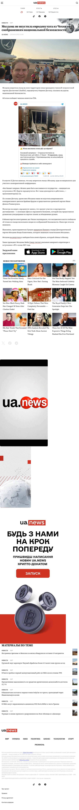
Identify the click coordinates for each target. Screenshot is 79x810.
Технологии (59, 739)
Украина (16, 739)
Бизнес (47, 739)
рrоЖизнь (39, 745)
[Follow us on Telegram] (45, 16)
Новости (5, 23)
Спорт (71, 739)
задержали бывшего (42, 230)
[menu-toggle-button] (2, 3)
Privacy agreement (7, 798)
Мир (11, 23)
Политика (35, 739)
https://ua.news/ (28, 752)
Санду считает (35, 242)
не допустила (15, 237)
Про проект (5, 789)
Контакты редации (7, 802)
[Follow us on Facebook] (39, 16)
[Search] (77, 3)
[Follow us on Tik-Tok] (34, 16)
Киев (25, 739)
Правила (4, 793)
